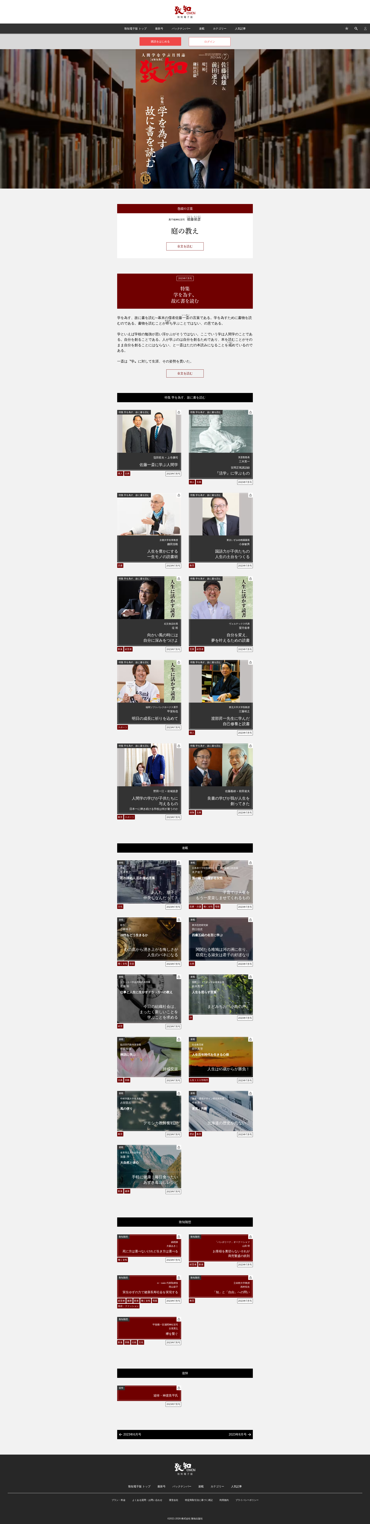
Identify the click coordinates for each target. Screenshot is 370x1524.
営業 (192, 649)
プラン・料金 (118, 1500)
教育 (192, 565)
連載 (201, 28)
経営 (120, 1026)
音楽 (132, 963)
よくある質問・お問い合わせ (147, 1500)
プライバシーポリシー (247, 1500)
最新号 (159, 28)
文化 (120, 906)
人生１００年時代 (199, 1080)
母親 (217, 906)
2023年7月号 (173, 473)
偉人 (120, 473)
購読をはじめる (160, 41)
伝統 (134, 1342)
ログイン (209, 41)
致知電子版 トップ (135, 28)
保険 (192, 812)
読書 (120, 565)
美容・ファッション (128, 1306)
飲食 (120, 649)
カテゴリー (219, 28)
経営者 (128, 649)
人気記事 (240, 28)
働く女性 (208, 906)
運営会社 (173, 1500)
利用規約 (224, 1500)
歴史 (192, 1134)
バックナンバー (181, 28)
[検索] (356, 28)
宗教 (127, 1080)
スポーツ (122, 727)
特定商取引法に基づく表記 (199, 1500)
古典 (127, 473)
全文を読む (185, 246)
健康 (127, 1191)
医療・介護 (195, 906)
